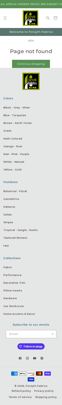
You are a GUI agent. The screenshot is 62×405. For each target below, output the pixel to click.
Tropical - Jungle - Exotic (20, 230)
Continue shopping (31, 63)
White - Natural (13, 161)
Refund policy (21, 390)
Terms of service (20, 397)
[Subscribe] (52, 334)
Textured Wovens (15, 237)
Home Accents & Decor (19, 313)
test (6, 245)
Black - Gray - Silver (16, 107)
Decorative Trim (14, 282)
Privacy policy (44, 390)
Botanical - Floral (15, 191)
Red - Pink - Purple (16, 154)
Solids (7, 214)
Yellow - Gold (12, 169)
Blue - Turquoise (14, 115)
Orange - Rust (12, 146)
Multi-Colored (12, 138)
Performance (12, 275)
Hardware (10, 298)
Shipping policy (46, 397)
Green (7, 130)
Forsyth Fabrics (37, 385)
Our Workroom (13, 306)
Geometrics (11, 199)
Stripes (8, 222)
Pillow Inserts (12, 290)
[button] (5, 18)
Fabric (7, 267)
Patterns (9, 206)
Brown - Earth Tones (17, 123)
